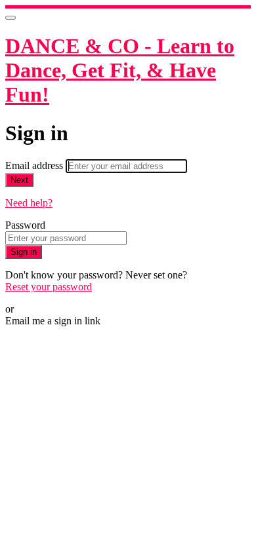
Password (25, 225)
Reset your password (48, 286)
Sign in (24, 252)
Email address (35, 165)
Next (19, 180)
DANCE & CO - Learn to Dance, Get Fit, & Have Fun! (119, 70)
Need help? (29, 202)
